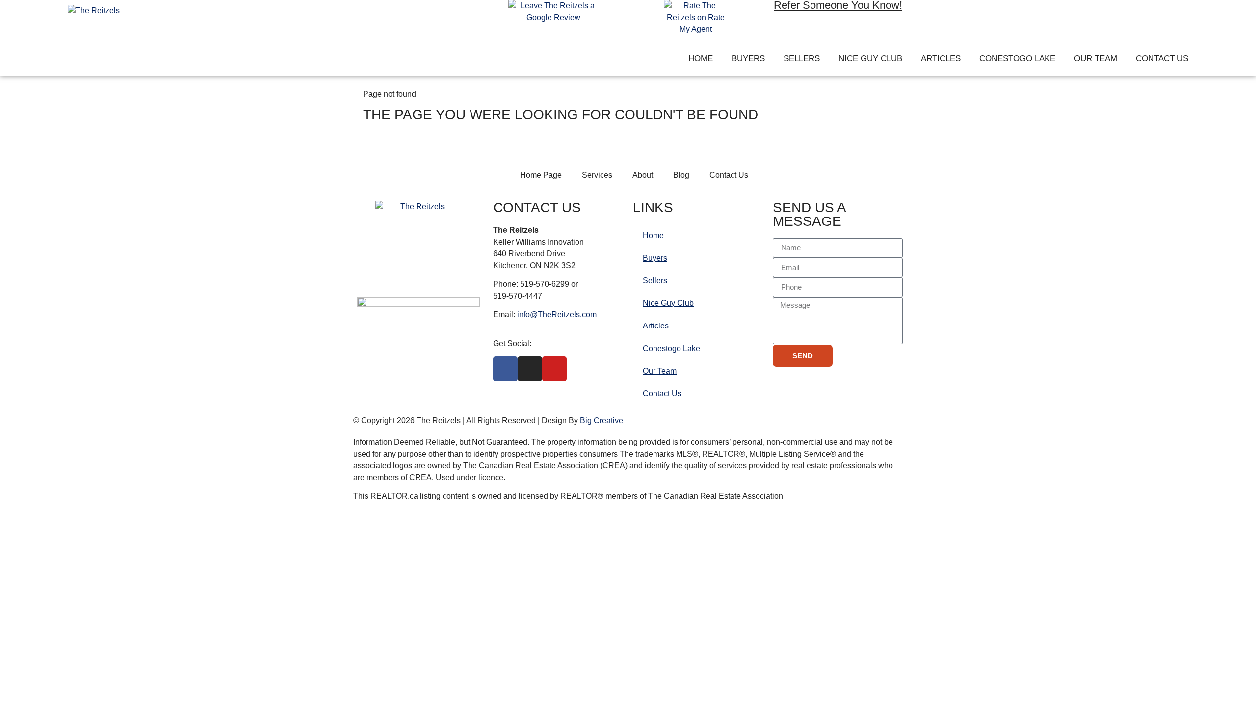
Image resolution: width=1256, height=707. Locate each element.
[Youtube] (1008, 14)
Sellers (802, 58)
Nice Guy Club (870, 58)
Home (700, 58)
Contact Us (1162, 58)
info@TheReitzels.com (557, 314)
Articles (941, 58)
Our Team (1095, 58)
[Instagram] (980, 14)
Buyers (748, 58)
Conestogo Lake (1017, 58)
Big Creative (601, 420)
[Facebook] (952, 14)
